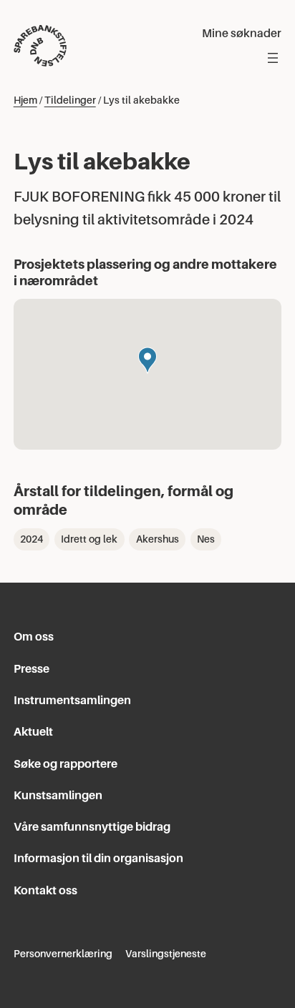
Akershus (157, 539)
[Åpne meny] (272, 57)
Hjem (25, 100)
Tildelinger (70, 100)
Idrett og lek (89, 539)
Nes (206, 539)
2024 (31, 539)
